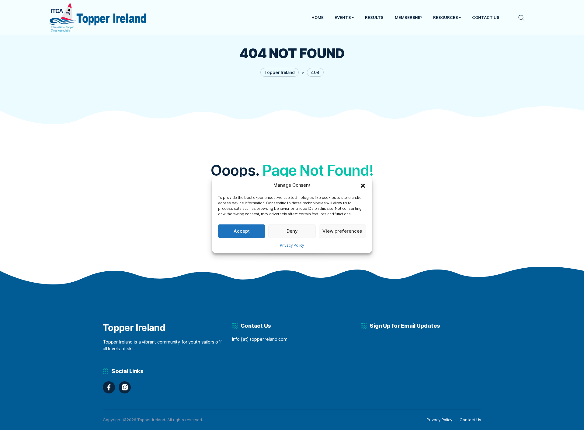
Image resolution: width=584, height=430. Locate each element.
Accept (242, 231)
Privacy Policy (292, 245)
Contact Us (470, 419)
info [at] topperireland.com (259, 339)
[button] (363, 185)
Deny (292, 231)
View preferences (342, 231)
